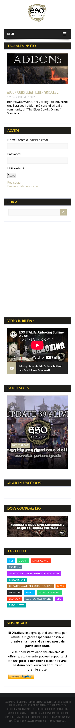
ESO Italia (15, 567)
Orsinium (14, 592)
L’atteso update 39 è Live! (26, 451)
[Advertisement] (37, 269)
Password (14, 154)
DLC (59, 598)
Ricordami (17, 168)
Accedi (12, 175)
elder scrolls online (38, 598)
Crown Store (17, 579)
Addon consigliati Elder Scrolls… (33, 92)
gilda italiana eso (49, 592)
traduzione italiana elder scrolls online (34, 573)
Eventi (29, 592)
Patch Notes (18, 388)
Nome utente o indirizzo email (27, 140)
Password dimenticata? (22, 186)
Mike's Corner (40, 560)
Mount (23, 560)
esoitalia (14, 598)
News (60, 586)
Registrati (14, 182)
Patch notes (16, 605)
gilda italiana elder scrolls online (30, 586)
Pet (11, 560)
